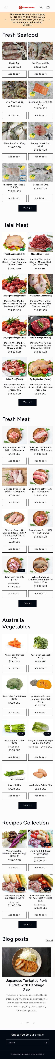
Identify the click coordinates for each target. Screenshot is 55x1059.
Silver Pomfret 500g (14, 143)
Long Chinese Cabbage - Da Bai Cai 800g (40, 741)
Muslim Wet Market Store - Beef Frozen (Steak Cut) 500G (40, 345)
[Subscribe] (46, 1042)
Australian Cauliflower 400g (14, 697)
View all (27, 208)
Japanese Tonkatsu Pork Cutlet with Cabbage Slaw (26, 984)
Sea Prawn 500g (40, 63)
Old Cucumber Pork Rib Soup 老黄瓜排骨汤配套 (40, 898)
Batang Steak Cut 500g (40, 144)
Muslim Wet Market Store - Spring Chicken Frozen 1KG (40, 387)
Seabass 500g (40, 184)
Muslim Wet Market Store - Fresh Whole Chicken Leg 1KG (40, 304)
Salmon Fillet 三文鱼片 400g (40, 103)
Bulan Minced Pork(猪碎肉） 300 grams (14, 448)
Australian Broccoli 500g (40, 656)
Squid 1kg (14, 63)
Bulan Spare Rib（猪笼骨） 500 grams (40, 531)
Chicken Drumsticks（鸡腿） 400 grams (14, 490)
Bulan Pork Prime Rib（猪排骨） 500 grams (40, 448)
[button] (6, 7)
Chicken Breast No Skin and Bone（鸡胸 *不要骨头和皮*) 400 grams (14, 534)
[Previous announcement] (5, 20)
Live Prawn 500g (14, 102)
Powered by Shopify (36, 1054)
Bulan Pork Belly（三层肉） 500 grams (40, 490)
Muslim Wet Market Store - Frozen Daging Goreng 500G (14, 345)
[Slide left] (21, 1023)
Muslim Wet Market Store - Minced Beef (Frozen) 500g (40, 262)
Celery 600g (14, 785)
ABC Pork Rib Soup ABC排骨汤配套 (40, 852)
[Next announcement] (50, 20)
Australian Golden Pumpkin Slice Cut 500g (40, 699)
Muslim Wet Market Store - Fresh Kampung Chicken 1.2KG (14, 262)
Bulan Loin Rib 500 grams (15, 578)
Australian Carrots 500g (14, 656)
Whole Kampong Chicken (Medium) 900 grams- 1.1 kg (40, 580)
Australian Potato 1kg (40, 785)
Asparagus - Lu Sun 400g (14, 741)
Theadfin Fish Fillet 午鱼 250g (14, 186)
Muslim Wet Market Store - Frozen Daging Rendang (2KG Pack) (14, 304)
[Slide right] (34, 1023)
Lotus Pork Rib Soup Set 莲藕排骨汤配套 (14, 896)
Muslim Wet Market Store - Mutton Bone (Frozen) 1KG (14, 387)
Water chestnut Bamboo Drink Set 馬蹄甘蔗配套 (14, 854)
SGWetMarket (22, 1054)
